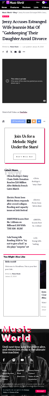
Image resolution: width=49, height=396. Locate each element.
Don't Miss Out (24, 156)
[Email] (15, 52)
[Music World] (15, 2)
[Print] (20, 52)
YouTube (23, 112)
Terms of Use (14, 392)
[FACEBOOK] (3, 359)
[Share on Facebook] (7, 52)
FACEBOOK (6, 363)
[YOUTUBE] (22, 359)
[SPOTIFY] (13, 359)
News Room (14, 47)
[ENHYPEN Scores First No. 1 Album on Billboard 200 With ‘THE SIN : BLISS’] (37, 223)
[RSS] (31, 359)
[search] (33, 2)
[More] (24, 52)
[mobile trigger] (4, 2)
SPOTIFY (15, 363)
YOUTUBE (24, 363)
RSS (31, 363)
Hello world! (10, 262)
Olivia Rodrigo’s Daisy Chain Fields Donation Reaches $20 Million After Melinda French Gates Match (17, 182)
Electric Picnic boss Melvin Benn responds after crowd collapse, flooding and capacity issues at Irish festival (18, 204)
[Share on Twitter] (11, 52)
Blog (5, 16)
